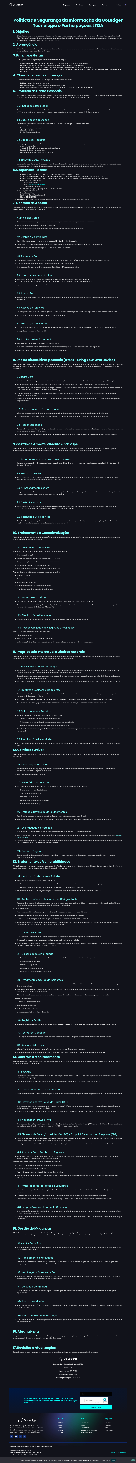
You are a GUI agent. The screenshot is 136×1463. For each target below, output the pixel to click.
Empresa (66, 5)
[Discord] (20, 1436)
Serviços (92, 5)
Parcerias (105, 5)
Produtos (79, 5)
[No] (133, 1460)
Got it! (113, 1460)
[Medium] (24, 1436)
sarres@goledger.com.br (37, 184)
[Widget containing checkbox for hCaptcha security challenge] (94, 1400)
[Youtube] (16, 1436)
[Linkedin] (11, 1436)
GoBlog (118, 5)
